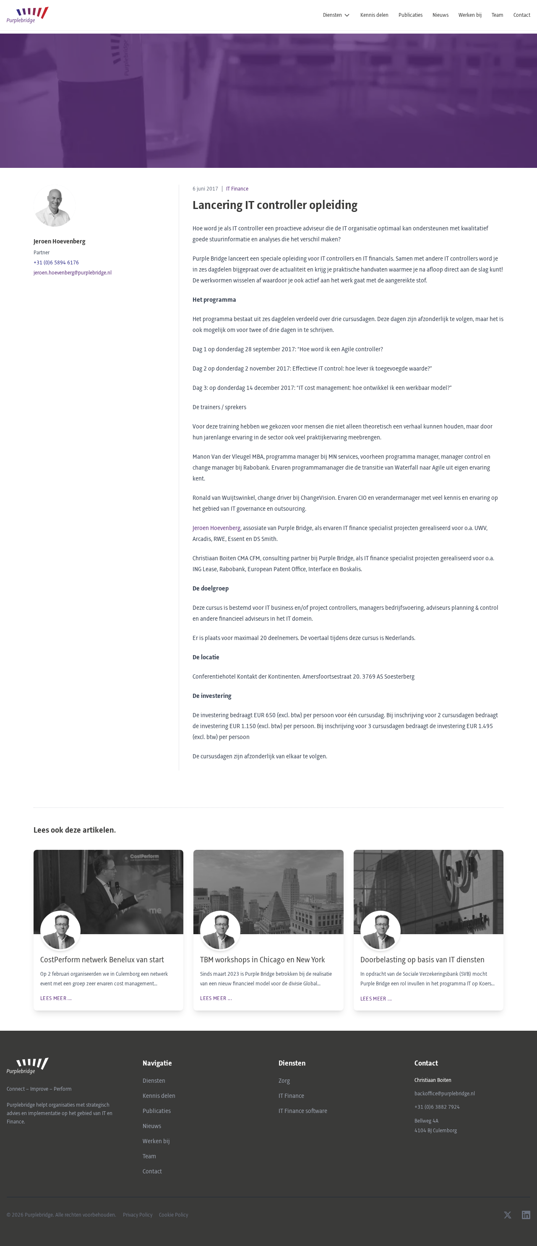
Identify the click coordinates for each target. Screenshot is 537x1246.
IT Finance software (303, 1111)
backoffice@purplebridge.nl (444, 1094)
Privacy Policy (137, 1215)
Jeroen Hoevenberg (216, 528)
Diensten (332, 15)
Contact (522, 15)
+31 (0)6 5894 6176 (56, 263)
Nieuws (440, 15)
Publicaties (410, 15)
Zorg (284, 1081)
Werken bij (470, 15)
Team (497, 15)
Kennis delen (374, 15)
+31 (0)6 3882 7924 (437, 1107)
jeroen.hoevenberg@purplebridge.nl (73, 273)
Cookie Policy (173, 1215)
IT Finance (237, 189)
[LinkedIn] (526, 1215)
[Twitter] (507, 1215)
